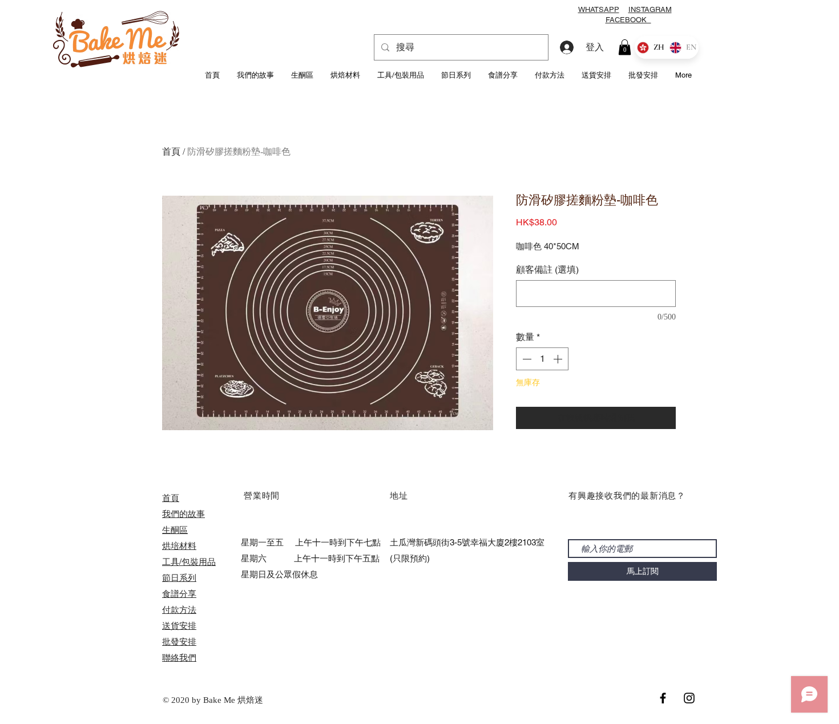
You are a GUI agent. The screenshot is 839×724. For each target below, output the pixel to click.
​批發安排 (179, 641)
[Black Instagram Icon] (689, 698)
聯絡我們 (179, 657)
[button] (624, 47)
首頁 (171, 151)
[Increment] (559, 359)
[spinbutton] (542, 359)
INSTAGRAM (650, 9)
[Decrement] (526, 359)
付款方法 (179, 609)
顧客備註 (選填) (547, 269)
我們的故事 (183, 514)
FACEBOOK (628, 19)
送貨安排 (179, 625)
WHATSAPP (598, 9)
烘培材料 (179, 546)
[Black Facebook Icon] (663, 698)
